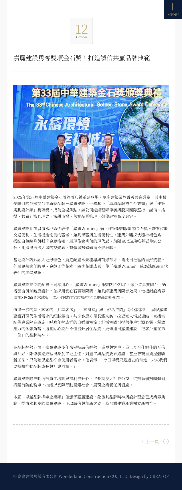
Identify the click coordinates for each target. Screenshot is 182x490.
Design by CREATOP (149, 476)
